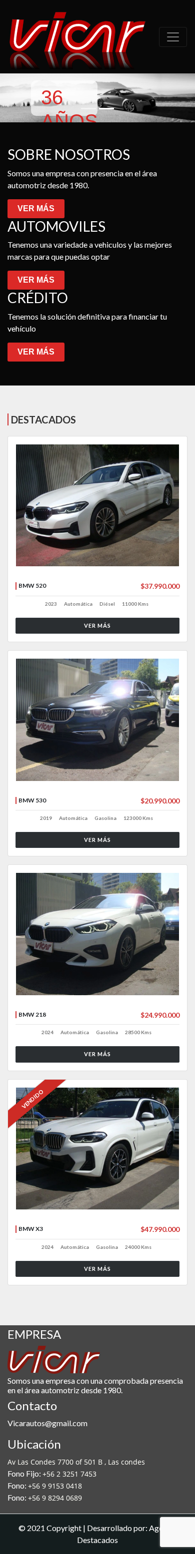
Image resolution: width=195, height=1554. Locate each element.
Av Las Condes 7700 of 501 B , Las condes (76, 1462)
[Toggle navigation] (173, 37)
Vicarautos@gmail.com (48, 1423)
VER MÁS (36, 208)
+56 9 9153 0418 (55, 1486)
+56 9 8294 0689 (55, 1498)
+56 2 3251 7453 (69, 1474)
